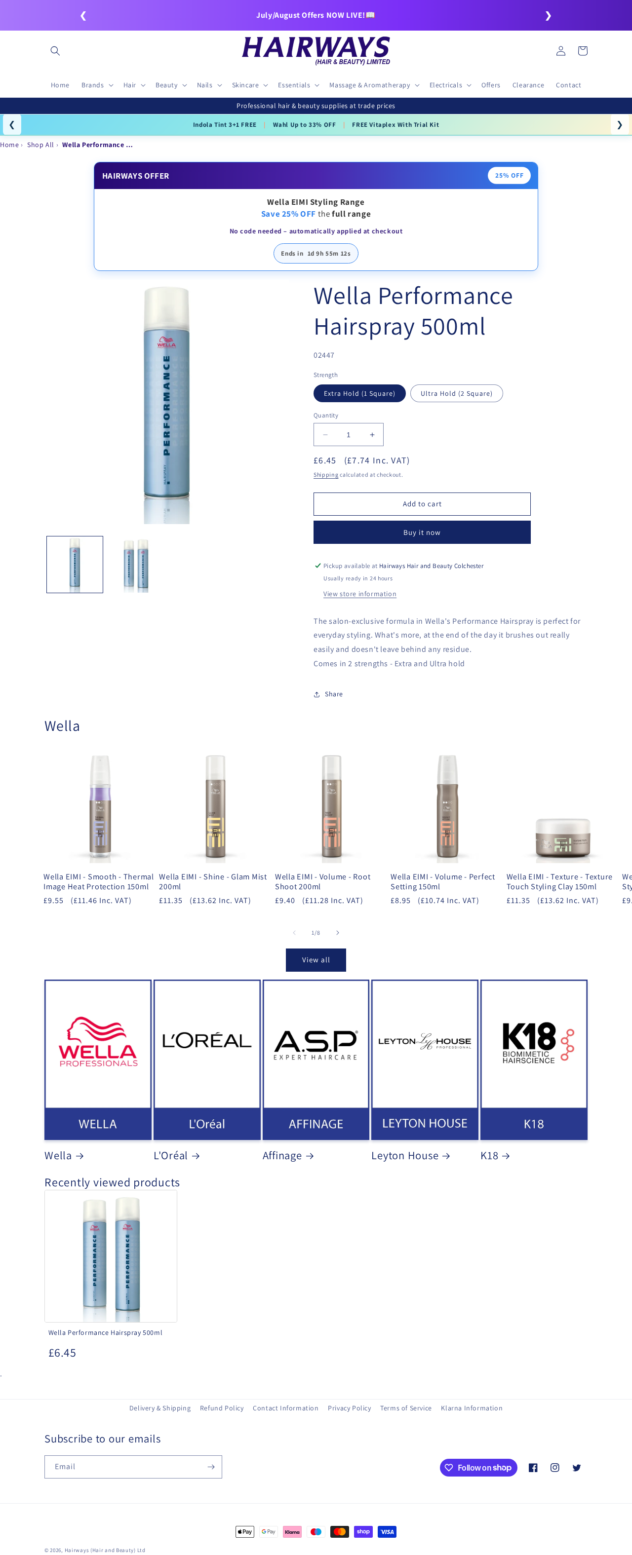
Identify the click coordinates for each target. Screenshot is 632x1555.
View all (316, 959)
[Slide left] (294, 933)
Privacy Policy (349, 1407)
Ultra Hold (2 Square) (457, 393)
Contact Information (285, 1407)
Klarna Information (472, 1407)
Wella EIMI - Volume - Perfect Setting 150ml (443, 881)
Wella (58, 1155)
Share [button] (334, 693)
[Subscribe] (211, 1467)
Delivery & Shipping (160, 1407)
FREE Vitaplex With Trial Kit (395, 124)
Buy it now (422, 532)
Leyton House (404, 1155)
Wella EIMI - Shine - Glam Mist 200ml (213, 881)
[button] (55, 51)
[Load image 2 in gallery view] (135, 564)
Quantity (326, 415)
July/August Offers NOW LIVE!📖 (315, 15)
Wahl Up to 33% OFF (304, 124)
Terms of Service (406, 1407)
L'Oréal (171, 1155)
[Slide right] (338, 933)
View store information (359, 593)
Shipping (326, 474)
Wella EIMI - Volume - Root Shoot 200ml (323, 881)
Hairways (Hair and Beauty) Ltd (105, 1550)
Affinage (282, 1155)
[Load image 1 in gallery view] (75, 564)
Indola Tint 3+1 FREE (225, 124)
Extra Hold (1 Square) (359, 393)
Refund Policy (222, 1407)
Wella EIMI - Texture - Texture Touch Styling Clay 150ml (560, 881)
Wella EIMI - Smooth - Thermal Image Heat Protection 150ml (98, 881)
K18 (489, 1155)
